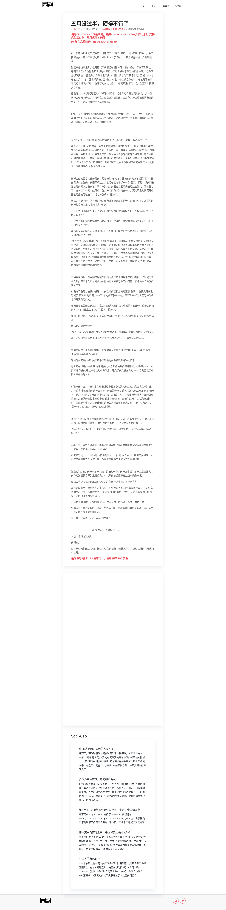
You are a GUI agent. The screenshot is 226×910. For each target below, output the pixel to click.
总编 (113, 29)
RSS (153, 6)
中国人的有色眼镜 (89, 858)
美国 (108, 29)
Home (143, 6)
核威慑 (124, 29)
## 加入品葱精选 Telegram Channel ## (94, 41)
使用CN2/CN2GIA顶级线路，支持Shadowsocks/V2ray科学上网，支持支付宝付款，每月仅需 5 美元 (113, 36)
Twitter (177, 6)
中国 (104, 29)
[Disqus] (113, 616)
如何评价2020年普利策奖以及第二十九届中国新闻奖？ (111, 809)
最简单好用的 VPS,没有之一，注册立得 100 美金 (99, 558)
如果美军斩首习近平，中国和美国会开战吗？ (105, 832)
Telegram (164, 6)
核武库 (118, 29)
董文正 (77, 29)
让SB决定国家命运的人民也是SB (98, 748)
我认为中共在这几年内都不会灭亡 (98, 779)
